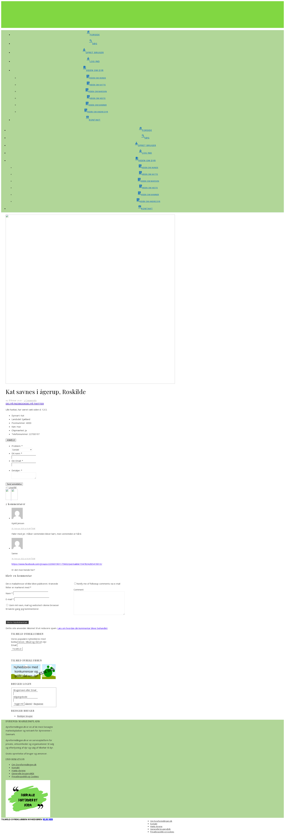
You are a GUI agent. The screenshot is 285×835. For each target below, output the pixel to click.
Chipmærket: (18, 430)
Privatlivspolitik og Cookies (25, 776)
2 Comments (30, 400)
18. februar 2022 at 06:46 (21, 559)
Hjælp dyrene (19, 770)
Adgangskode (20, 696)
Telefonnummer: (20, 434)
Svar (33, 528)
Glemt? (28, 703)
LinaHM (12, 487)
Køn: (14, 426)
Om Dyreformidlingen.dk (24, 764)
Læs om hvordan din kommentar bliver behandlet (82, 628)
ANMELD (11, 440)
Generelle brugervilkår (23, 773)
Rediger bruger (25, 716)
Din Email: (17, 460)
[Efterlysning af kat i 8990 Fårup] (8, 499)
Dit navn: (17, 453)
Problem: (17, 445)
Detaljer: (17, 470)
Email (13, 645)
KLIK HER (48, 819)
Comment (79, 589)
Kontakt (16, 767)
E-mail (10, 599)
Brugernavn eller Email (24, 690)
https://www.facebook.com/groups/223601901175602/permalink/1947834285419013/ (57, 563)
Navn (9, 593)
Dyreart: (16, 415)
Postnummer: (18, 422)
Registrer (38, 703)
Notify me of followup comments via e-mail (98, 583)
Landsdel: (16, 419)
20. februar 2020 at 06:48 (21, 528)
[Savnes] (14, 499)
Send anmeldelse (14, 484)
